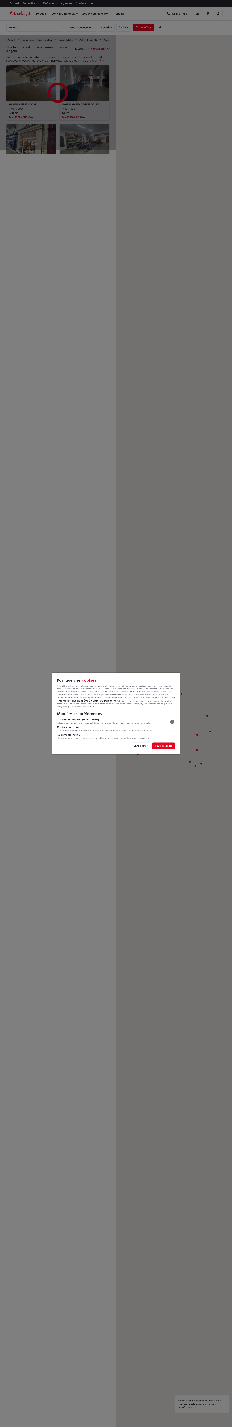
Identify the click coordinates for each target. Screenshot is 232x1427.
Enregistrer (141, 745)
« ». (88, 700)
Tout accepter (163, 745)
